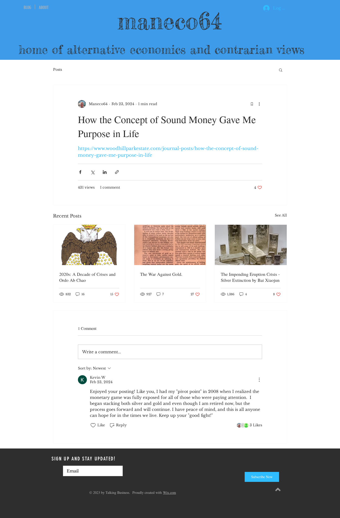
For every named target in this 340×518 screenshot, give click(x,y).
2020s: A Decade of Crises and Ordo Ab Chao (87, 277)
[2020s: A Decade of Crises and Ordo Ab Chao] (89, 245)
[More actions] (259, 104)
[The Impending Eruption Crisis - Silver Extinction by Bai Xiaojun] (251, 245)
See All (281, 215)
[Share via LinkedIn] (104, 172)
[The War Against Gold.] (170, 245)
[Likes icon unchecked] (93, 425)
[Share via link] (116, 172)
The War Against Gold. (161, 274)
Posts (57, 69)
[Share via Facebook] (80, 172)
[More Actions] (259, 380)
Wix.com (169, 492)
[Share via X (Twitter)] (92, 172)
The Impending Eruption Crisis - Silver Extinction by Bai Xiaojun (250, 277)
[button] (280, 70)
